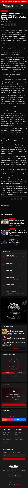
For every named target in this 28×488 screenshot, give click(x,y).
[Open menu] (25, 6)
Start (7, 372)
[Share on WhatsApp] (12, 24)
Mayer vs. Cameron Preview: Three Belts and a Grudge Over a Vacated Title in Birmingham (17, 222)
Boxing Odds (18, 437)
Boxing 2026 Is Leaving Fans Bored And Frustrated (16, 241)
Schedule (5, 437)
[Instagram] (12, 475)
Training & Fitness (19, 439)
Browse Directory (9, 280)
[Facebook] (19, 475)
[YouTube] (15, 475)
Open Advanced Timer (14, 380)
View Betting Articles (10, 273)
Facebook (20, 419)
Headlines (4, 10)
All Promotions (14, 348)
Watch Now (8, 266)
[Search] (18, 6)
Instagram (8, 419)
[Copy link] (15, 24)
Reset (20, 372)
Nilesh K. (18, 484)
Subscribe (14, 459)
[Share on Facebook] (9, 24)
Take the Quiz (14, 405)
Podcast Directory (7, 439)
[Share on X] (6, 24)
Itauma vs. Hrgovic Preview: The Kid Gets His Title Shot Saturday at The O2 (18, 232)
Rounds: (12, 376)
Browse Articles (9, 288)
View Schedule (9, 259)
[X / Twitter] (9, 475)
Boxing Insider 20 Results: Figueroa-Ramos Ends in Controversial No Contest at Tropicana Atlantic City (16, 331)
